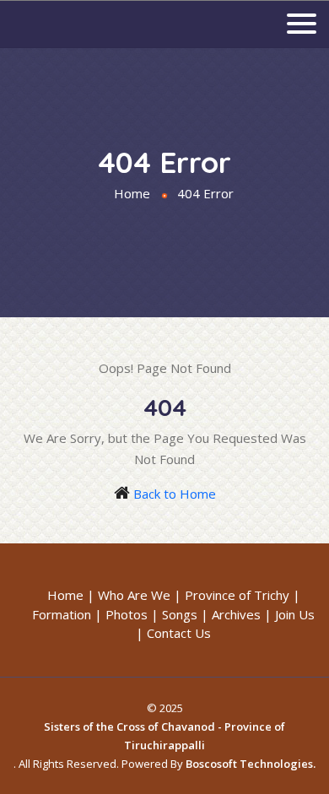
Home (132, 193)
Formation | (67, 614)
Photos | (132, 614)
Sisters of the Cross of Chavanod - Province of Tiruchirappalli (164, 736)
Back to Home (174, 493)
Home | (70, 594)
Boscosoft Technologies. (251, 763)
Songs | (185, 614)
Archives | (242, 614)
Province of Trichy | (242, 594)
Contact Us (179, 632)
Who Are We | (139, 594)
